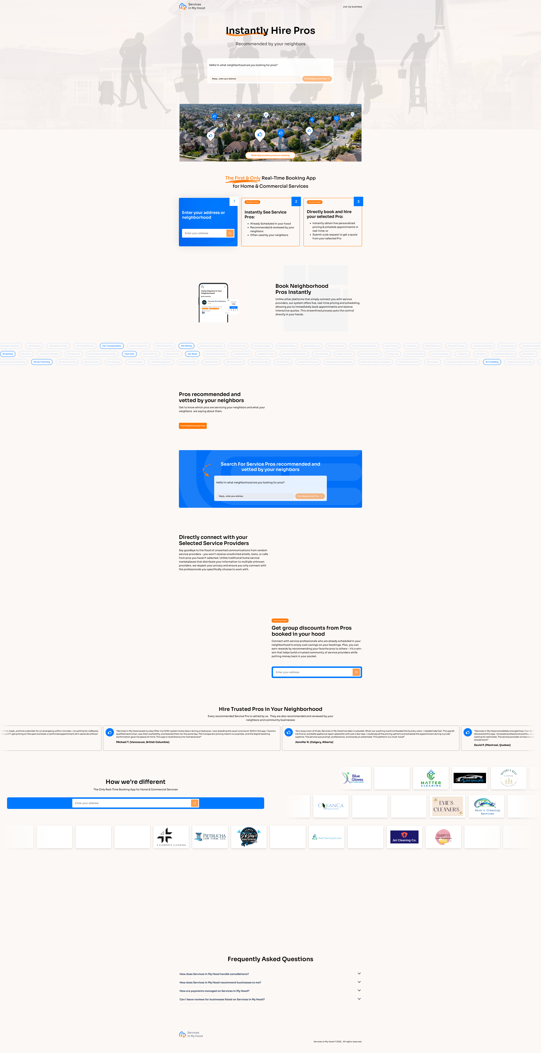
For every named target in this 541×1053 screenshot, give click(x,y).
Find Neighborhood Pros (192, 426)
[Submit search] (230, 233)
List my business (352, 6)
